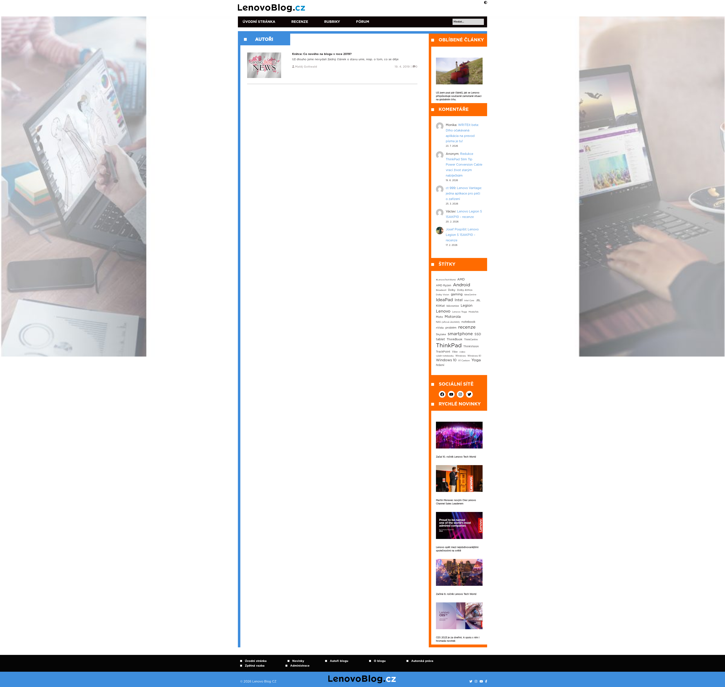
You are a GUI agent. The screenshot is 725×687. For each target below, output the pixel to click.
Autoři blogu (339, 661)
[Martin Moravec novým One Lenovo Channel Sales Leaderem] (459, 478)
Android (461, 285)
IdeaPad (444, 300)
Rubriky (332, 22)
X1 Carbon (464, 361)
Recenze (299, 22)
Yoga (476, 360)
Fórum (362, 22)
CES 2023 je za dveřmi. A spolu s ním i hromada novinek (457, 639)
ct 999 (450, 188)
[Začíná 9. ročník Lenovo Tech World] (459, 572)
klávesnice (453, 306)
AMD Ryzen (443, 285)
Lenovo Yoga (459, 312)
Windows (460, 356)
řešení (440, 365)
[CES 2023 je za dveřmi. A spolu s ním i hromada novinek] (459, 615)
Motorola (453, 317)
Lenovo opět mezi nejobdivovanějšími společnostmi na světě (457, 549)
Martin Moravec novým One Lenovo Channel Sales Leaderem (456, 502)
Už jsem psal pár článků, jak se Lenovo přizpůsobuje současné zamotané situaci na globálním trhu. (458, 96)
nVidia (440, 328)
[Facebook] (486, 681)
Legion (466, 305)
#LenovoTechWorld (446, 280)
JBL (478, 300)
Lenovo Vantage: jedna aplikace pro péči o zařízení (464, 194)
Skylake (441, 334)
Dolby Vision (442, 295)
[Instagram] (476, 681)
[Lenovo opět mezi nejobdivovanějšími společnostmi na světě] (459, 525)
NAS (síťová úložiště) (448, 322)
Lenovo (443, 311)
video (462, 352)
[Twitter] (470, 681)
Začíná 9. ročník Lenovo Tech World (456, 594)
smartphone (460, 334)
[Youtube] (481, 681)
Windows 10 (446, 360)
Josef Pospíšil (456, 229)
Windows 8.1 (474, 356)
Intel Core (469, 301)
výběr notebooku (445, 356)
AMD (461, 279)
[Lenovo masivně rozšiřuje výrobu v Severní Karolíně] (459, 71)
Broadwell (441, 290)
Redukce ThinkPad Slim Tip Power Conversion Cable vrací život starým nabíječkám (464, 164)
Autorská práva (422, 661)
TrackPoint (443, 351)
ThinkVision (471, 346)
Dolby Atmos (464, 290)
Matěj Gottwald (306, 66)
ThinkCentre (471, 339)
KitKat (440, 305)
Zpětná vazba (255, 665)
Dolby (451, 290)
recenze (467, 327)
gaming (457, 294)
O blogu (380, 661)
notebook (468, 321)
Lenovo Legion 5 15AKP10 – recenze (462, 235)
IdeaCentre (470, 295)
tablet (440, 339)
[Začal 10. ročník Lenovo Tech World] (459, 435)
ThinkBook (454, 339)
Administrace (299, 665)
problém (451, 328)
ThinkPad (449, 345)
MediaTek (473, 312)
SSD (477, 334)
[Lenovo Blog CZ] (272, 8)
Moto (439, 317)
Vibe (455, 352)
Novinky (298, 661)
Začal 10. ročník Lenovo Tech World (456, 457)
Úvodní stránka (259, 22)
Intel (459, 300)
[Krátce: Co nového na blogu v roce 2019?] (264, 65)
